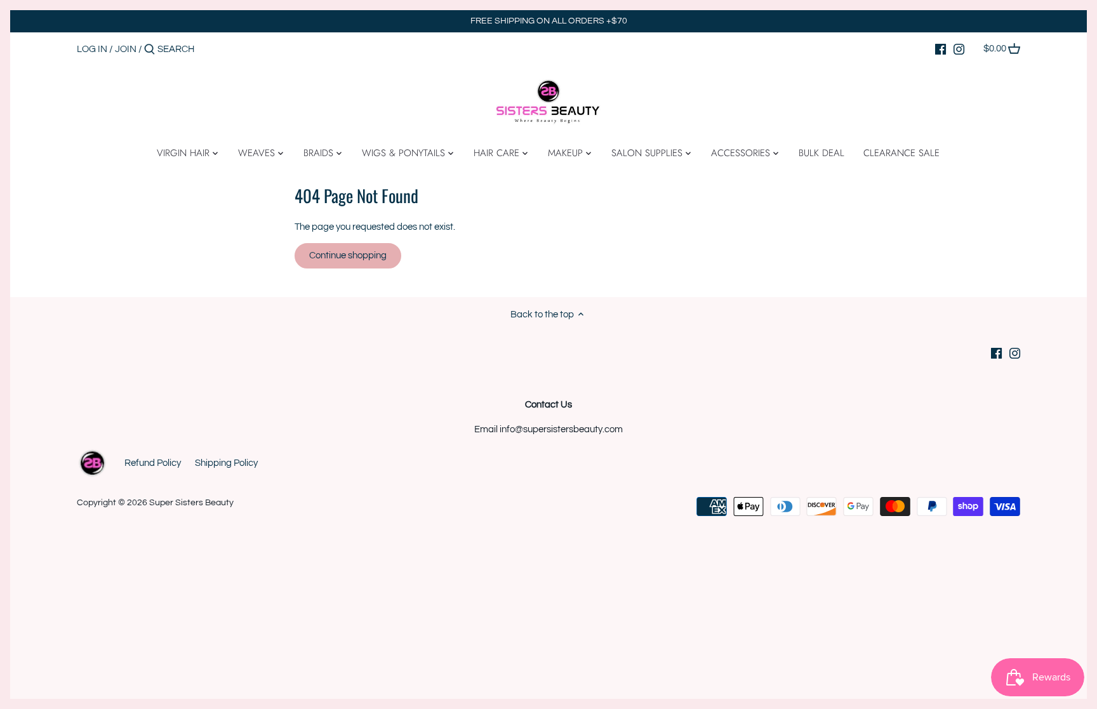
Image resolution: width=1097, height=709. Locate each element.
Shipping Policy (226, 463)
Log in (92, 49)
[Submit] (149, 50)
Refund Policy (152, 463)
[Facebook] (940, 49)
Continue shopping (348, 255)
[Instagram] (959, 49)
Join (125, 49)
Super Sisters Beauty (191, 502)
